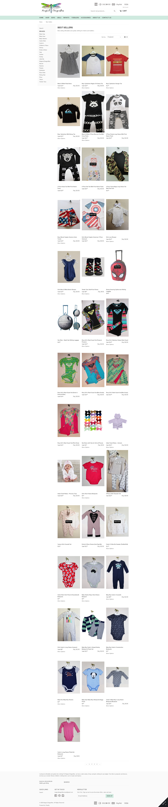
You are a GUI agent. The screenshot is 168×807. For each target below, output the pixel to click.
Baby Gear (42, 36)
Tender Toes (42, 81)
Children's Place (43, 45)
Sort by (104, 37)
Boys (53, 18)
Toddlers (75, 18)
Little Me (41, 59)
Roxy (40, 77)
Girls (59, 18)
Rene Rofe (42, 72)
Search (41, 28)
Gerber (41, 54)
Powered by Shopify (44, 805)
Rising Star (42, 75)
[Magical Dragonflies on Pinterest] (59, 796)
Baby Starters (43, 38)
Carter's (41, 43)
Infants (66, 18)
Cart (124, 11)
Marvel (41, 63)
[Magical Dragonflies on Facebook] (56, 796)
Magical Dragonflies (44, 61)
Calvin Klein (42, 41)
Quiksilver (42, 70)
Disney (41, 47)
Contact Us (106, 18)
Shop (47, 18)
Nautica (41, 66)
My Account (125, 7)
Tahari (41, 79)
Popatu (41, 68)
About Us (96, 18)
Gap (40, 52)
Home (41, 18)
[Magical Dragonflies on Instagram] (63, 796)
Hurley (41, 56)
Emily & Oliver (43, 50)
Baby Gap (42, 34)
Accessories (86, 18)
